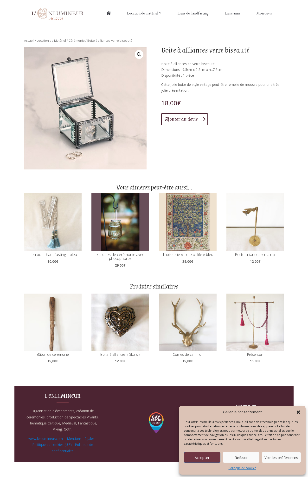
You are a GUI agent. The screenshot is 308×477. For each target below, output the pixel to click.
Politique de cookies (242, 468)
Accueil (29, 40)
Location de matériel (142, 13)
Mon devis (264, 13)
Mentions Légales (81, 438)
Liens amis (232, 13)
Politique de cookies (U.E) (52, 444)
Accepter (202, 457)
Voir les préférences (281, 457)
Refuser (241, 457)
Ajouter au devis (181, 119)
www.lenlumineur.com (45, 438)
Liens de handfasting (193, 13)
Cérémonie (77, 40)
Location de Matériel (51, 40)
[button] (298, 412)
